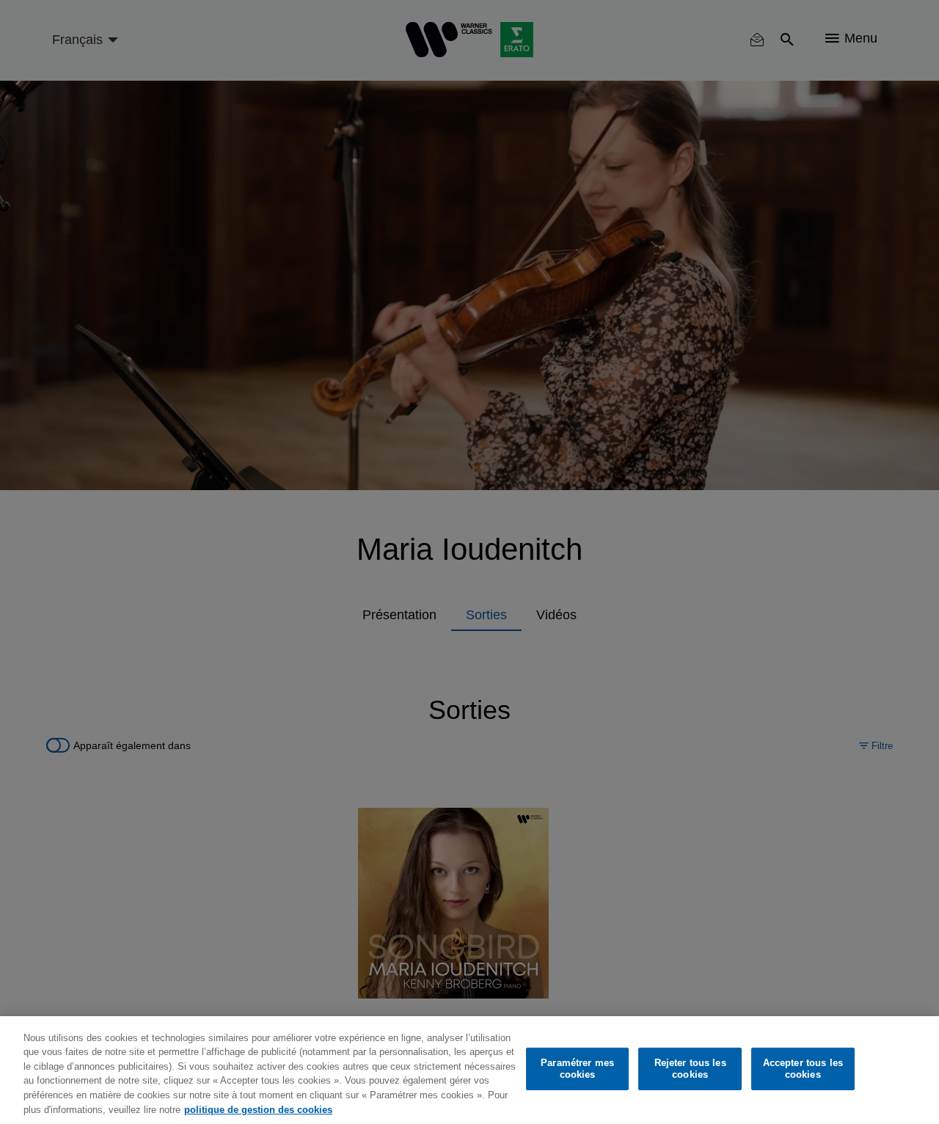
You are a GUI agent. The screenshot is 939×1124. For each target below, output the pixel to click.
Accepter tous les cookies (803, 1068)
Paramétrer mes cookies (577, 1068)
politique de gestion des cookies (258, 1108)
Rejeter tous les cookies (690, 1068)
